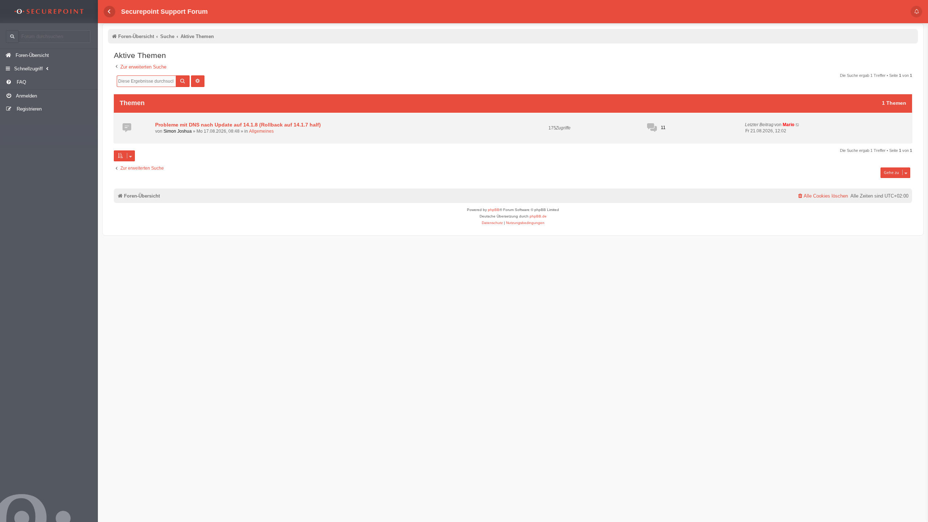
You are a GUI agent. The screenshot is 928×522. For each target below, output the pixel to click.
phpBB (494, 210)
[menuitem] (49, 82)
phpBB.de (538, 216)
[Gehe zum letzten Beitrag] (797, 125)
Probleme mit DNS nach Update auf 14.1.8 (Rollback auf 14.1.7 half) (238, 125)
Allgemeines (261, 131)
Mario (788, 124)
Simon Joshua (177, 131)
